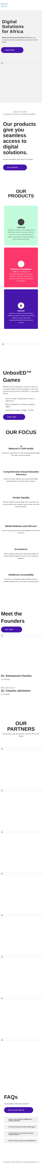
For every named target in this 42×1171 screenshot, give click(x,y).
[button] (37, 5)
